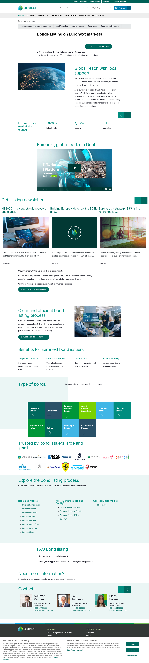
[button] (129, 8)
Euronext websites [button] (120, 2)
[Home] (27, 8)
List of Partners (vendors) (75, 650)
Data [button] (67, 15)
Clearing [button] (40, 15)
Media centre (95, 2)
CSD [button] (47, 15)
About (49, 635)
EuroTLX (63, 519)
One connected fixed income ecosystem (35, 26)
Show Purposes (132, 656)
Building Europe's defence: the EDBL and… (73, 210)
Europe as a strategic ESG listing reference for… (119, 210)
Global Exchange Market (70, 507)
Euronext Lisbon (29, 520)
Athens (88, 635)
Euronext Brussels (29, 513)
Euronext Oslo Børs (30, 528)
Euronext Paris (28, 532)
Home (20, 21)
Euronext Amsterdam (31, 505)
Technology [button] (57, 15)
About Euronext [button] (99, 15)
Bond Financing (62, 26)
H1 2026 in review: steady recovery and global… (24, 210)
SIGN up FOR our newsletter (33, 289)
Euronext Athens (29, 509)
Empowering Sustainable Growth (59, 633)
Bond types (92, 26)
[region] (74, 650)
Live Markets (120, 8)
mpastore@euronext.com (43, 610)
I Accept (132, 644)
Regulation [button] (84, 15)
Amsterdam (90, 633)
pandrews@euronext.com (81, 610)
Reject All (132, 650)
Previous (121, 115)
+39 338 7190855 (116, 608)
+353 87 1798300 (78, 608)
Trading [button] (30, 15)
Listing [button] (21, 15)
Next (127, 115)
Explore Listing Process (98, 46)
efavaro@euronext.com (118, 610)
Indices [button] (74, 15)
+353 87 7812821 (40, 608)
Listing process (78, 26)
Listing (26, 21)
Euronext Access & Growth (71, 511)
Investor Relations (80, 2)
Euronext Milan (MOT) (31, 524)
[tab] (74, 556)
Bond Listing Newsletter (110, 26)
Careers (106, 2)
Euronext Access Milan (69, 515)
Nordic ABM (102, 505)
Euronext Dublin (28, 516)
